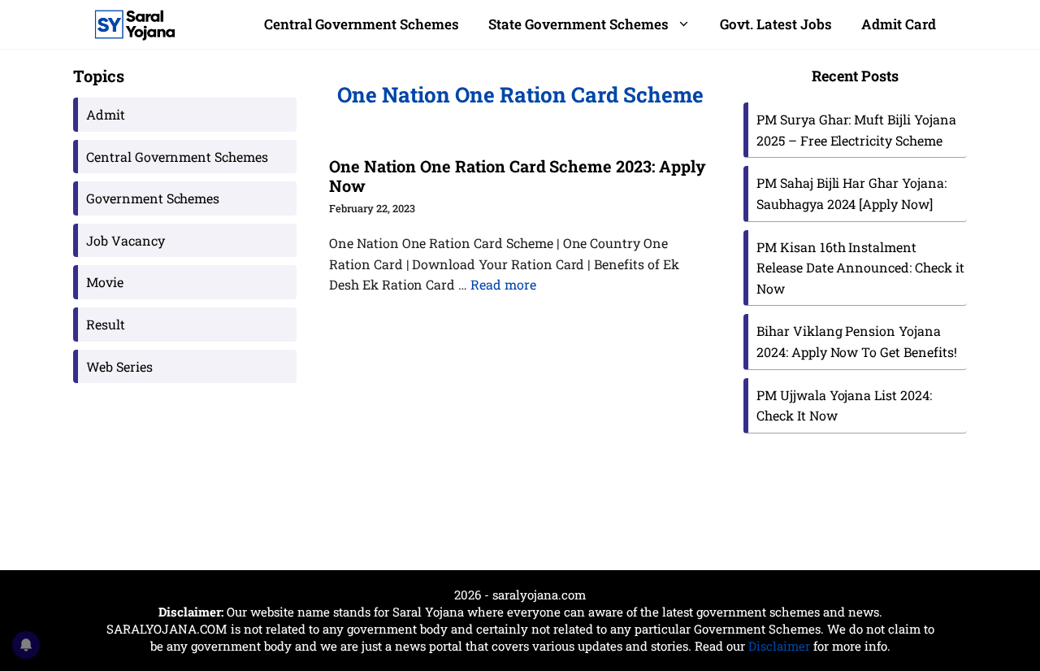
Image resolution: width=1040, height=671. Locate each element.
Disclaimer (779, 646)
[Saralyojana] (134, 24)
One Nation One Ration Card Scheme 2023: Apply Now (517, 175)
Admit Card (898, 24)
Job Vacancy (125, 240)
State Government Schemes (578, 24)
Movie (105, 281)
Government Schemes (152, 198)
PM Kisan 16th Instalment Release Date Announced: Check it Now (860, 267)
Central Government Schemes (361, 24)
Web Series (119, 366)
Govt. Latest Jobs (776, 24)
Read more (503, 284)
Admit (105, 114)
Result (105, 324)
